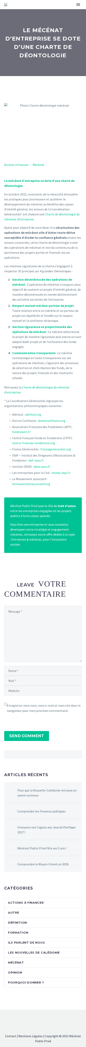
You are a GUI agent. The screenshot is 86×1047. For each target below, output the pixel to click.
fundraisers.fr (21, 432)
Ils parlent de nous (26, 942)
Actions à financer (16, 165)
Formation (18, 932)
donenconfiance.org (51, 421)
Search (77, 754)
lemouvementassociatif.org (31, 484)
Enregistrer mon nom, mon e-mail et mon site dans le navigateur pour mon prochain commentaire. (44, 708)
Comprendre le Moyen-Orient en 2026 (43, 864)
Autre (13, 912)
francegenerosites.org (55, 449)
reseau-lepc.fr (60, 473)
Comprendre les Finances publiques (41, 811)
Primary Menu (78, 5)
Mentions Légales (30, 1036)
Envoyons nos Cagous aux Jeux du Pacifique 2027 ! (46, 829)
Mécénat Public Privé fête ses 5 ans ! (41, 848)
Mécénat (38, 165)
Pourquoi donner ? (26, 982)
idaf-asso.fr (36, 460)
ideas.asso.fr (42, 467)
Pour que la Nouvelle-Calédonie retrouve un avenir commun (47, 792)
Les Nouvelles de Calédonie (34, 952)
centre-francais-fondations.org (34, 443)
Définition (17, 922)
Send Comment (26, 736)
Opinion (15, 972)
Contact (10, 1036)
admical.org (33, 414)
